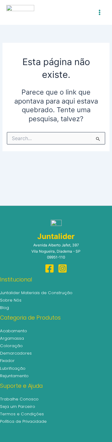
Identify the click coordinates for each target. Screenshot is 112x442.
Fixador (7, 361)
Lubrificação (13, 368)
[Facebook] (49, 268)
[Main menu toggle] (99, 12)
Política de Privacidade (23, 421)
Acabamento (13, 331)
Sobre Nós (10, 300)
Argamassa (12, 338)
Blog (4, 308)
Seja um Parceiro (17, 406)
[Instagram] (62, 268)
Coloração (11, 346)
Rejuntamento (14, 376)
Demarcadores (16, 353)
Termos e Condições (22, 414)
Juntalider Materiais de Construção (36, 293)
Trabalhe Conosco (19, 399)
